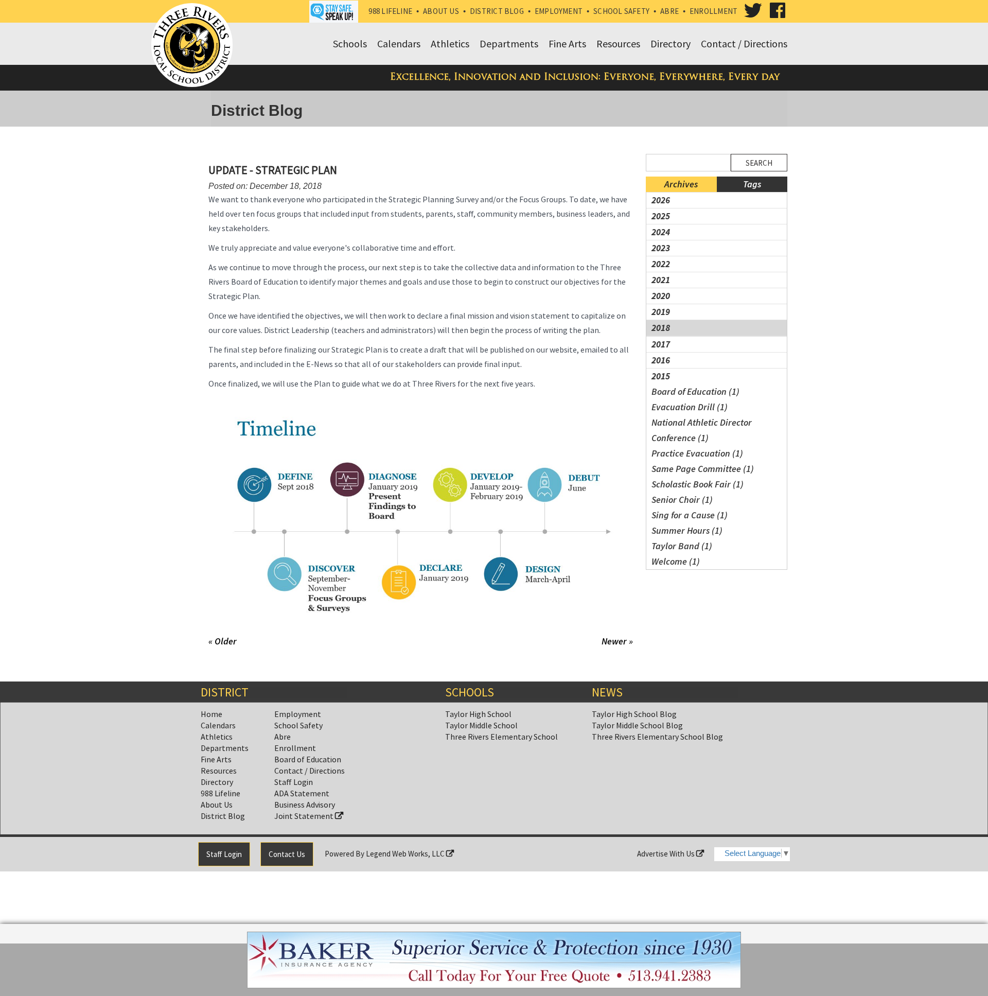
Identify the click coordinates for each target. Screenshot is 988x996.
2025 (660, 216)
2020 (660, 296)
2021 (660, 280)
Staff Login (293, 782)
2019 (660, 312)
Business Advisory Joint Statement (304, 810)
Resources (219, 770)
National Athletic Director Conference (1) (701, 430)
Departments (225, 748)
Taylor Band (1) (681, 546)
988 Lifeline (390, 11)
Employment (559, 11)
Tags (752, 184)
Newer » (617, 641)
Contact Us (287, 854)
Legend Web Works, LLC (406, 854)
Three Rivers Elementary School (501, 736)
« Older (222, 641)
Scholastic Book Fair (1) (697, 484)
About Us (441, 11)
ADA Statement (301, 793)
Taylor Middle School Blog (637, 725)
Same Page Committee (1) (702, 469)
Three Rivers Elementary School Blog (657, 736)
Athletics (217, 736)
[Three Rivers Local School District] (194, 46)
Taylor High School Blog (634, 714)
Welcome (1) (675, 561)
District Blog (497, 11)
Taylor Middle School (481, 725)
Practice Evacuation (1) (697, 453)
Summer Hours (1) (686, 530)
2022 (660, 264)
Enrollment (713, 11)
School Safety (621, 11)
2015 (660, 376)
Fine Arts (216, 759)
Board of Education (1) (695, 391)
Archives (681, 184)
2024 (660, 232)
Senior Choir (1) (682, 499)
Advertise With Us (666, 854)
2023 (660, 248)
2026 (660, 200)
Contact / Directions (309, 770)
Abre (669, 11)
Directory (217, 782)
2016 (660, 360)
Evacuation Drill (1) (689, 407)
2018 (660, 328)
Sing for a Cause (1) (689, 515)
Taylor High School (478, 714)
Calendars (218, 725)
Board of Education (307, 759)
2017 (660, 344)
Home (211, 714)
